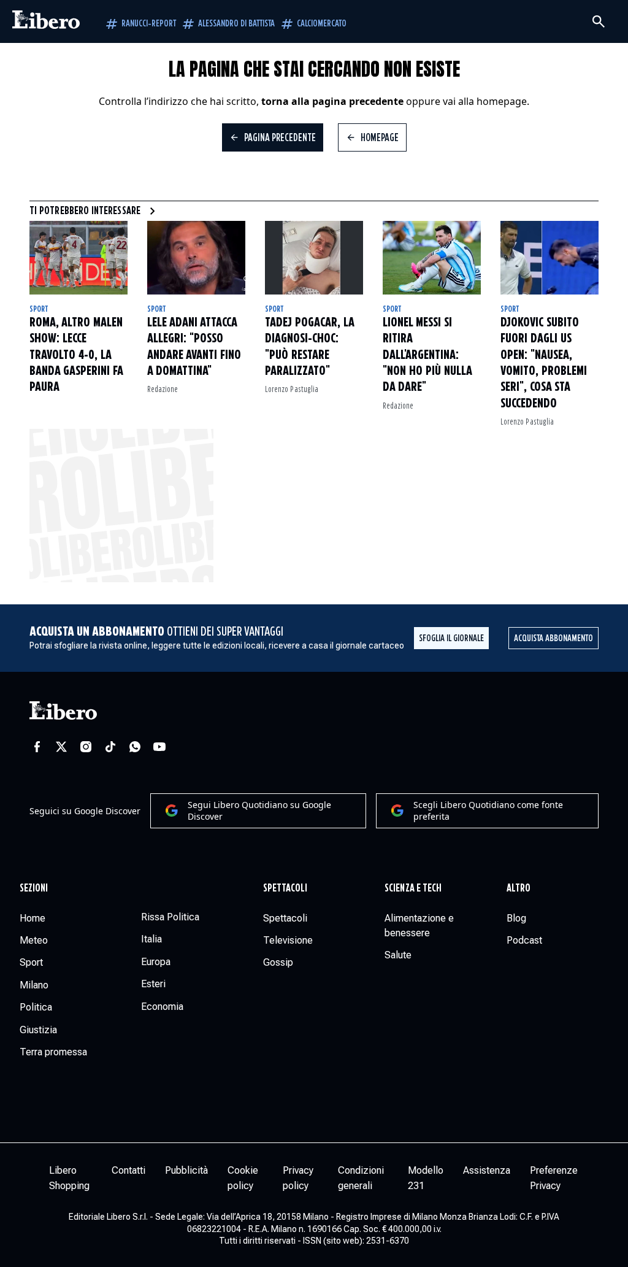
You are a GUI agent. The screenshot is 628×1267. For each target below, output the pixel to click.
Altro (518, 888)
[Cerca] (598, 21)
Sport (38, 309)
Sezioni (34, 888)
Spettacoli (285, 888)
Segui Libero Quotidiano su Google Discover (259, 811)
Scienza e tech (413, 888)
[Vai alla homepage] (46, 21)
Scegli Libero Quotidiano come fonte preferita (488, 811)
